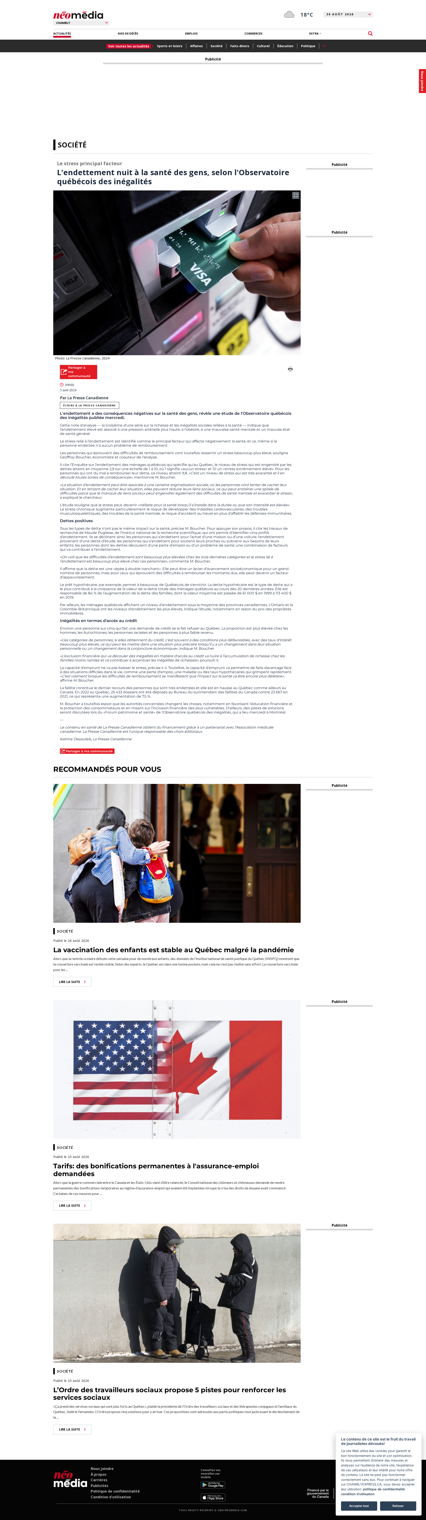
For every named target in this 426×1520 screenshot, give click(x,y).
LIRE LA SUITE (69, 982)
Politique (308, 46)
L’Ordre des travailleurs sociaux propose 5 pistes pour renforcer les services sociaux (169, 1394)
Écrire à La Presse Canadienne (89, 405)
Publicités (99, 1485)
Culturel (263, 46)
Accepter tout (359, 1506)
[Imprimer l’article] (290, 370)
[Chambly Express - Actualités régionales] (78, 15)
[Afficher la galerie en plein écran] (296, 195)
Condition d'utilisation (111, 1497)
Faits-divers (239, 46)
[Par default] (70, 1485)
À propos (98, 1474)
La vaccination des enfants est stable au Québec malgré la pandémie (173, 950)
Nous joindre (102, 1468)
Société (217, 46)
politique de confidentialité (384, 1489)
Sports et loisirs (169, 46)
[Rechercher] (370, 33)
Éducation (285, 46)
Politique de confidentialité (115, 1491)
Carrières (99, 1479)
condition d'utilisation (358, 1494)
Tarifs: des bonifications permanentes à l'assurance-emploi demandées (156, 1170)
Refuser (398, 1506)
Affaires (196, 46)
